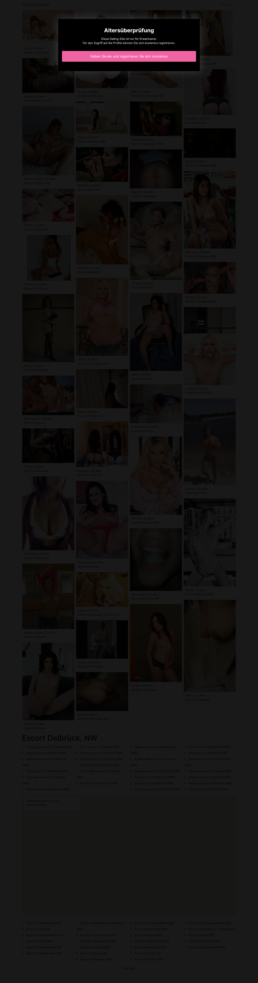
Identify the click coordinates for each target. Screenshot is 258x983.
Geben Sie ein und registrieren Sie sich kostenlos (129, 56)
